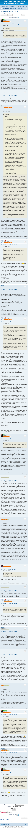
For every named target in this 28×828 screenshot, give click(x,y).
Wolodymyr (3, 476)
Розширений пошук (24, 15)
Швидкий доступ (5, 6)
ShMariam (5, 19)
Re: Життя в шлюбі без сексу (10, 24)
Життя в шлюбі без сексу (9, 11)
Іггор (1, 91)
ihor (15, 13)
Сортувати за (10, 806)
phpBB (10, 826)
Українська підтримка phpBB (20, 827)
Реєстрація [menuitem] (22, 6)
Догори (26, 89)
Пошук (22, 15)
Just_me (7, 13)
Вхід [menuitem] (26, 6)
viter (10, 13)
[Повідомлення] (1, 25)
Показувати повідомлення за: (9, 804)
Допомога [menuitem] (12, 6)
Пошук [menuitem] (26, 8)
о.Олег (5, 105)
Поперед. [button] (15, 17)
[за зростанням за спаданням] (14, 808)
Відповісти (3, 15)
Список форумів (5, 824)
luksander (2, 285)
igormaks (2, 683)
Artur (13, 13)
